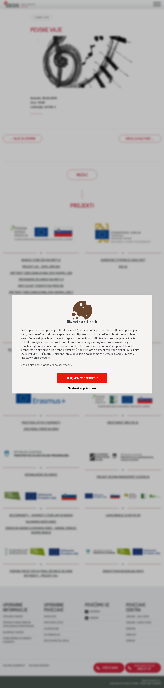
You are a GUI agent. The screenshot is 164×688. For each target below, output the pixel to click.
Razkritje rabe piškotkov (60, 350)
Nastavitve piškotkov (82, 388)
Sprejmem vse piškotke (82, 378)
